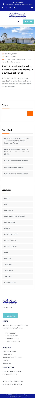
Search (5, 105)
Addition (7, 198)
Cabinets (6, 360)
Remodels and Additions (12, 357)
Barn (6, 204)
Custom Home (9, 222)
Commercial (9, 210)
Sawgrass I (8, 264)
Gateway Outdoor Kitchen (14, 167)
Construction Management (15, 59)
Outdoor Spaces (10, 246)
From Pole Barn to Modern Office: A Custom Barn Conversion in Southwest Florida (17, 141)
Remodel (7, 258)
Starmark (8, 276)
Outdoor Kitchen (10, 240)
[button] (32, 7)
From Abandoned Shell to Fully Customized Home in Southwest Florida (17, 69)
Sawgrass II (8, 270)
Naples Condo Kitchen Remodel (16, 161)
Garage (7, 228)
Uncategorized (10, 282)
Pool (6, 252)
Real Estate (7, 363)
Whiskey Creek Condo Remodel (16, 174)
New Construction (14, 62)
